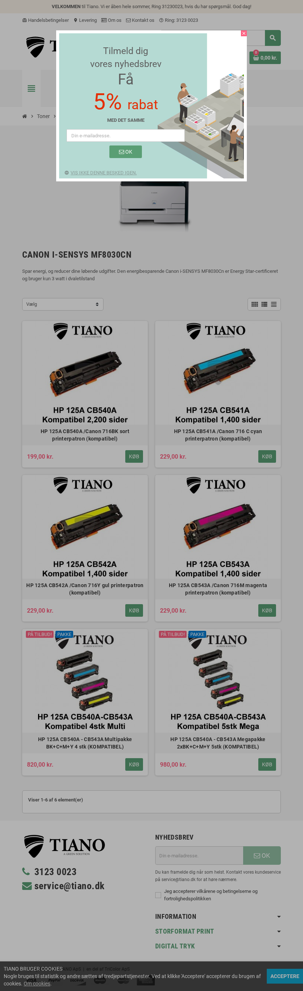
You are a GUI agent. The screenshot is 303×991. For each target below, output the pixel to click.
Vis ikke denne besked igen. (104, 172)
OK (128, 152)
